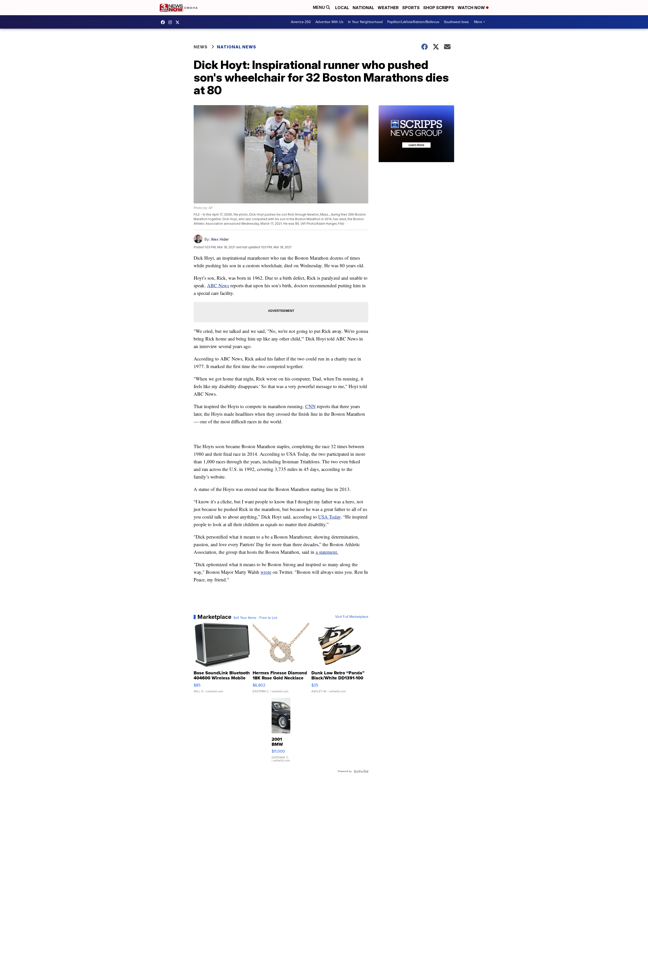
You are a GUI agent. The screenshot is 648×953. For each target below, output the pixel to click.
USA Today (329, 516)
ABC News (218, 285)
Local (342, 7)
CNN (310, 406)
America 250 (301, 22)
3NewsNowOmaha (178, 22)
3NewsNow (164, 22)
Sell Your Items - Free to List (255, 618)
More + (479, 22)
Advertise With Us (329, 22)
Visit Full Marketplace (351, 617)
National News (236, 46)
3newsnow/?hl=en (171, 22)
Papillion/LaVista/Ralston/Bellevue (413, 22)
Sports (411, 7)
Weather (388, 7)
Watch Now (472, 7)
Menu (319, 7)
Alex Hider (220, 239)
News (201, 46)
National (363, 7)
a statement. (327, 552)
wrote (265, 572)
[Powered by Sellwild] (361, 771)
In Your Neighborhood (365, 22)
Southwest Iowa (456, 22)
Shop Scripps (438, 7)
